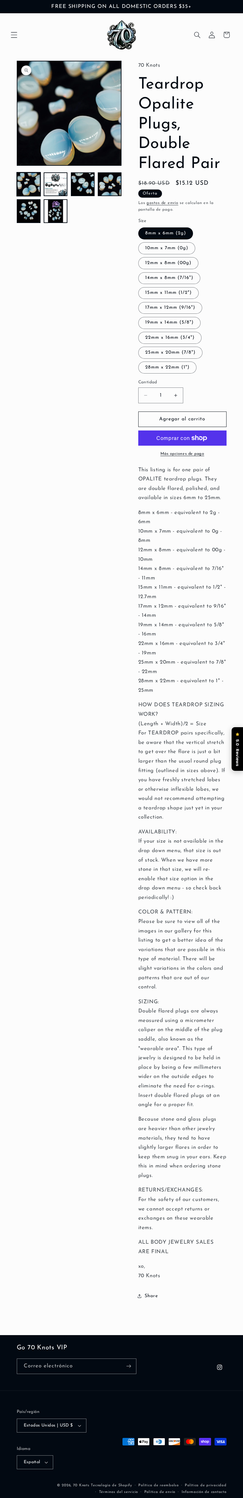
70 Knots (81, 1485)
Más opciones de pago (182, 454)
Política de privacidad (205, 1485)
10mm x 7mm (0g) (167, 248)
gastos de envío (162, 203)
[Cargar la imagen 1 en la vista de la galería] (28, 184)
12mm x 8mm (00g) (168, 263)
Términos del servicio (118, 1492)
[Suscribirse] (128, 1366)
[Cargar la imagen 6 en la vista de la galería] (55, 211)
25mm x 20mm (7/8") (170, 352)
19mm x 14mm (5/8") (169, 322)
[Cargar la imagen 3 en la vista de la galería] (83, 184)
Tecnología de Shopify (111, 1485)
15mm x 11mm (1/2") (168, 292)
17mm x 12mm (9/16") (170, 307)
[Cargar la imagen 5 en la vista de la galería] (28, 211)
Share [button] (151, 1296)
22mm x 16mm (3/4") (170, 337)
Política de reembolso (158, 1485)
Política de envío (160, 1492)
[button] (14, 35)
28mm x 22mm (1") (167, 367)
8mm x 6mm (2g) (165, 233)
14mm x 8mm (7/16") (169, 277)
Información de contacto (204, 1492)
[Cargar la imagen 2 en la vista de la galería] (55, 184)
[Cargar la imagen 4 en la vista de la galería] (110, 184)
